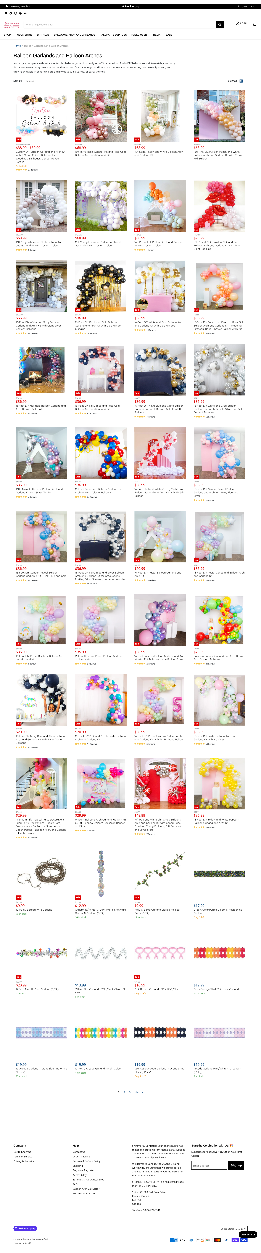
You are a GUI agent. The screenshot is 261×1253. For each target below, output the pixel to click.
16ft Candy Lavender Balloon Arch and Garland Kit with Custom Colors (98, 243)
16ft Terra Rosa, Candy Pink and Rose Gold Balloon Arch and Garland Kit (100, 153)
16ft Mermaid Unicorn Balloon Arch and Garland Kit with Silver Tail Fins (39, 490)
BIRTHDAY (43, 34)
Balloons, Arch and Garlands (75, 34)
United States (232, 1228)
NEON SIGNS (24, 34)
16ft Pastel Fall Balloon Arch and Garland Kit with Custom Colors (158, 243)
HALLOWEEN (139, 34)
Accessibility (80, 1175)
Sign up (236, 1165)
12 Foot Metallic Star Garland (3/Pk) (37, 989)
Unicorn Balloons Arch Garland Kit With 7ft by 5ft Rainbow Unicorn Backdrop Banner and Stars (100, 823)
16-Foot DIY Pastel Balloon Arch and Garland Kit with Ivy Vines (215, 737)
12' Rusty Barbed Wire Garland (34, 909)
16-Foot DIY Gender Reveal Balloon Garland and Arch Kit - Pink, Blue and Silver (216, 492)
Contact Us (79, 1152)
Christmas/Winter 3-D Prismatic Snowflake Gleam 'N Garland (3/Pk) (101, 911)
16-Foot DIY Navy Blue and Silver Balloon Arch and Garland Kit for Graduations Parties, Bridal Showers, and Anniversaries (100, 576)
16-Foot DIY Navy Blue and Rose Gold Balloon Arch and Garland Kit (97, 407)
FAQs (76, 1184)
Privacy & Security (23, 1161)
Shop (7, 34)
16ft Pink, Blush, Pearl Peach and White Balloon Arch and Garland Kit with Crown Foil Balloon (218, 155)
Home (17, 45)
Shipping (78, 1165)
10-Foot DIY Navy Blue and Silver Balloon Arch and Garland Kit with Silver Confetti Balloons (40, 739)
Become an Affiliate (84, 1193)
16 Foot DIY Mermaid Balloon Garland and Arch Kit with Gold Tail (41, 407)
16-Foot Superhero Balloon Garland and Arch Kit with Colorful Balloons (98, 490)
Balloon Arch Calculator (86, 1188)
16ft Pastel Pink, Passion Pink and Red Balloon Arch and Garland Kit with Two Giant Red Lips (217, 245)
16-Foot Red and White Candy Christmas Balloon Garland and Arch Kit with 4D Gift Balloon (159, 492)
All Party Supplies (114, 34)
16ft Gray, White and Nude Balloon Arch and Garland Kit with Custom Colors (39, 243)
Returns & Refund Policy (86, 1161)
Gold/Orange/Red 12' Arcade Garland (216, 989)
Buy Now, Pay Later (84, 1170)
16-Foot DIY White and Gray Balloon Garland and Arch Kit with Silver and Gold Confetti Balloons (218, 409)
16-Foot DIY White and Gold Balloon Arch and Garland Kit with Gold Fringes (158, 324)
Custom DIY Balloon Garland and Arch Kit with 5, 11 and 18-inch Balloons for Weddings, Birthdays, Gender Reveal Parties (40, 156)
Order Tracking (81, 1156)
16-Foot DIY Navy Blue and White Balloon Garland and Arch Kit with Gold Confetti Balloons (159, 409)
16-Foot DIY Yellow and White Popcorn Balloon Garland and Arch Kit (216, 821)
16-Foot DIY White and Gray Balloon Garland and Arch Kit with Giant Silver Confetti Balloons (38, 326)
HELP (156, 34)
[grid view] (241, 81)
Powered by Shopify (22, 1243)
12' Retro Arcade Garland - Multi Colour (98, 1068)
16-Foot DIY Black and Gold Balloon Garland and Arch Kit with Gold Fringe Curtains (98, 326)
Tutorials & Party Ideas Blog (88, 1179)
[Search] (220, 24)
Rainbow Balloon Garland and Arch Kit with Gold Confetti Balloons (219, 657)
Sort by (17, 81)
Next (138, 1092)
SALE (169, 34)
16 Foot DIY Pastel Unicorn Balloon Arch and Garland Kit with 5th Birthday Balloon (159, 737)
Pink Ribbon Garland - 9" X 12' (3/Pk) (156, 989)
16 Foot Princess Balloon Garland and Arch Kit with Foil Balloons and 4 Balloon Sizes (159, 657)
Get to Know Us (22, 1152)
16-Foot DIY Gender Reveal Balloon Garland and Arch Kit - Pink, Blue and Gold (41, 574)
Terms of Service (22, 1156)
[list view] (245, 81)
